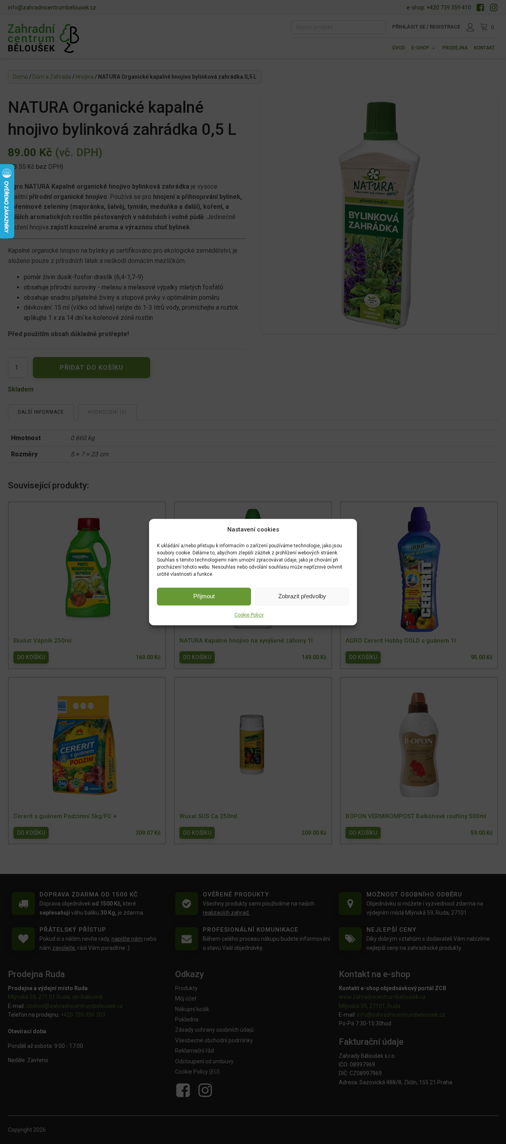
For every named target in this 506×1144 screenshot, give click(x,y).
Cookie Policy (249, 615)
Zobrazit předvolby (302, 596)
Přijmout (204, 596)
